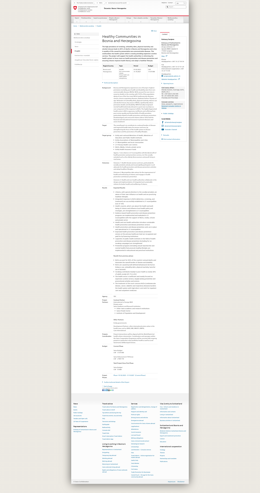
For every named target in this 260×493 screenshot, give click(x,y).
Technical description (111, 83)
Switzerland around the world (117, 3)
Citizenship (134, 466)
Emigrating (105, 452)
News (75, 407)
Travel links (105, 433)
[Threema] (109, 390)
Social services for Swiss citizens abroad (143, 423)
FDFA (100, 3)
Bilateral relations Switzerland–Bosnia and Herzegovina (173, 432)
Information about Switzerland (169, 417)
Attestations (135, 429)
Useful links (134, 460)
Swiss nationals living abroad (111, 467)
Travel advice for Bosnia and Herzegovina (114, 407)
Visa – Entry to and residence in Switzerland (169, 408)
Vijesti (77, 18)
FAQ (103, 418)
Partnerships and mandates (168, 458)
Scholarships (135, 447)
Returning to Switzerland (110, 464)
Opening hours (168, 83)
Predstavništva (86, 18)
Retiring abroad (107, 461)
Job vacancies (77, 415)
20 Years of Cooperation (80, 421)
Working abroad (107, 458)
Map (163, 56)
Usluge (128, 18)
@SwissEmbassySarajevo (173, 122)
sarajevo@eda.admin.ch (172, 76)
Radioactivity (106, 427)
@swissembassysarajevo (173, 126)
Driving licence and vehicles (139, 417)
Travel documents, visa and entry (112, 415)
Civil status (134, 469)
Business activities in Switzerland (170, 420)
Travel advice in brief (108, 410)
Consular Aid (106, 430)
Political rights (135, 414)
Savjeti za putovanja (100, 18)
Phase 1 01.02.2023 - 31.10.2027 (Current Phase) (130, 375)
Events (75, 410)
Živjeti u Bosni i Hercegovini (114, 18)
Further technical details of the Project (116, 382)
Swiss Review (135, 463)
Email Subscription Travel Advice (112, 436)
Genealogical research (138, 444)
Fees (132, 452)
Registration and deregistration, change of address (144, 408)
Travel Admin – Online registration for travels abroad (142, 456)
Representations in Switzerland (111, 449)
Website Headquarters (169, 79)
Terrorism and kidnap (108, 421)
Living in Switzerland (166, 414)
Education (163, 441)
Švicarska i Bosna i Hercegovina (156, 18)
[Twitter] (105, 390)
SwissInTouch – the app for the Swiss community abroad (142, 476)
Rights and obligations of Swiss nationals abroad (114, 471)
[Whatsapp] (111, 390)
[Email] (113, 390)
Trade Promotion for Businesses (140, 472)
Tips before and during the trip (111, 413)
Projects (162, 455)
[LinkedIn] (107, 390)
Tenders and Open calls (80, 418)
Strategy (162, 450)
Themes (162, 453)
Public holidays (168, 113)
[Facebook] (103, 390)
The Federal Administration (85, 3)
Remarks (166, 135)
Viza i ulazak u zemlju (141, 18)
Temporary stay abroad (109, 455)
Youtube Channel (171, 129)
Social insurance (136, 432)
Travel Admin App (107, 439)
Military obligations (137, 438)
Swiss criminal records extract (140, 441)
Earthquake (105, 424)
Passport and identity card (139, 412)
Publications (163, 461)
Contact (163, 34)
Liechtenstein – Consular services (141, 449)
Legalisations (135, 426)
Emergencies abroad (137, 420)
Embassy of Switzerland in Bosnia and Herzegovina (84, 430)
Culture (162, 439)
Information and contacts (168, 412)
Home (75, 26)
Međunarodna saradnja (172, 18)
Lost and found (135, 435)
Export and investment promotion (170, 436)
